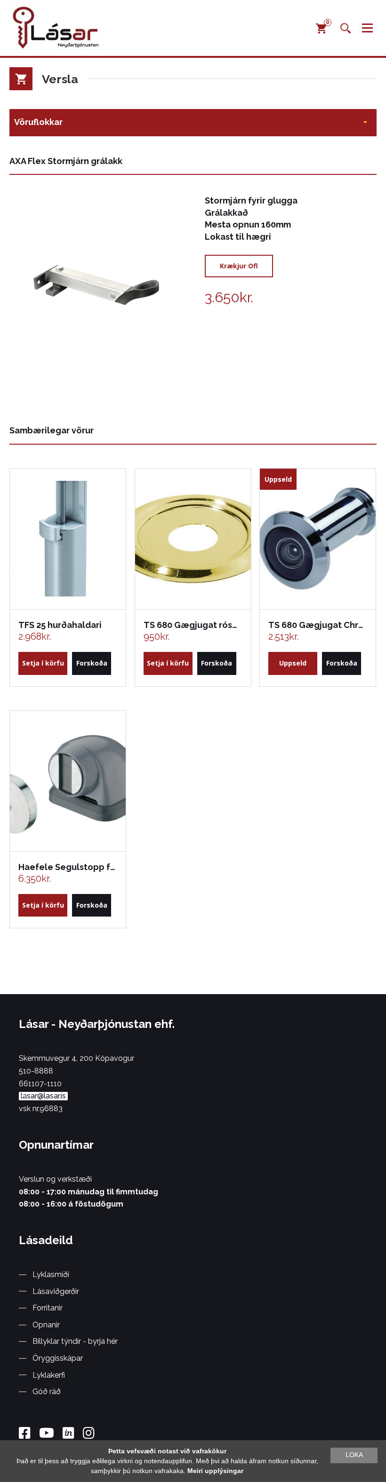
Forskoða (91, 663)
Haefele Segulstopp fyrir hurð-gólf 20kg (67, 867)
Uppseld (292, 663)
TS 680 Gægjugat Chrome (317, 625)
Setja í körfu (43, 663)
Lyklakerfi (48, 1375)
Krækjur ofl (239, 265)
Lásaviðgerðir (55, 1291)
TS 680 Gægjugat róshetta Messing (192, 625)
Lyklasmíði (50, 1274)
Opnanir (46, 1324)
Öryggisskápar (57, 1358)
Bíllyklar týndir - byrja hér (75, 1341)
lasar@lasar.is (43, 1096)
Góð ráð (46, 1391)
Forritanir (47, 1307)
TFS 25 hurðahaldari (60, 625)
